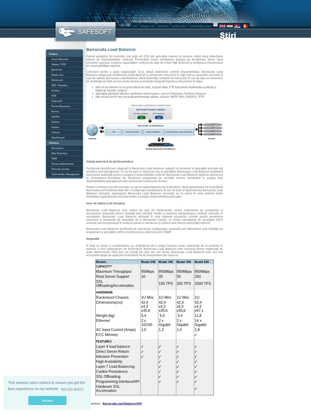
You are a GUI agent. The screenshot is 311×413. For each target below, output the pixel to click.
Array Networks (59, 59)
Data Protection (59, 153)
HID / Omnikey (59, 85)
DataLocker (57, 74)
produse (163, 26)
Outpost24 (56, 101)
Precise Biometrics (61, 106)
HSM (54, 158)
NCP (53, 95)
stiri (135, 26)
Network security (60, 169)
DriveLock (57, 80)
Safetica (55, 121)
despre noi (147, 26)
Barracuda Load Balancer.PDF (122, 403)
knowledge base (201, 26)
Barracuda (56, 69)
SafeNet (55, 116)
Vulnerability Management (65, 174)
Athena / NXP (58, 64)
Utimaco (55, 132)
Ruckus (55, 111)
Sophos (55, 127)
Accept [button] (47, 400)
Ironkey (55, 90)
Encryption (57, 148)
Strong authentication (62, 163)
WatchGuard (57, 137)
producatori (179, 26)
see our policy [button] (72, 389)
